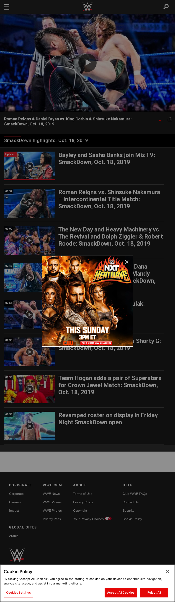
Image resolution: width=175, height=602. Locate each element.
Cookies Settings (18, 592)
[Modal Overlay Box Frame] (87, 301)
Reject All (154, 592)
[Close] (168, 571)
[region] (87, 583)
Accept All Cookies (120, 592)
